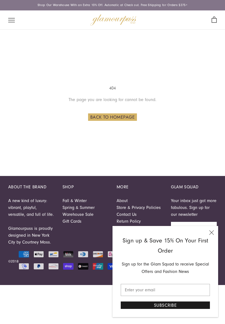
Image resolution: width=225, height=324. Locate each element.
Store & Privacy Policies (139, 207)
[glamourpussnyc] (113, 20)
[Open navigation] (11, 20)
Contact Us (127, 214)
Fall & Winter (75, 200)
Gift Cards (72, 221)
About (122, 200)
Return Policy (129, 221)
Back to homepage (112, 117)
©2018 (13, 261)
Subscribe (165, 305)
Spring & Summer (79, 207)
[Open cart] (214, 20)
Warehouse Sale (78, 214)
